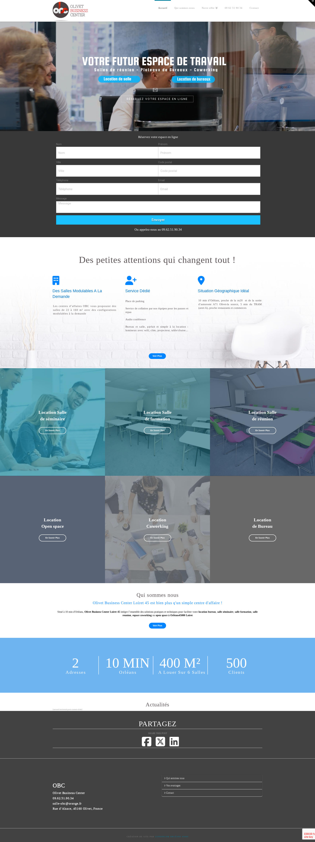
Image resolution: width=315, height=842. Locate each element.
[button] (311, 3)
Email (161, 180)
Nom (59, 144)
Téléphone (62, 180)
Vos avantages (173, 785)
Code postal (165, 162)
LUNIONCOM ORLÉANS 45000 (171, 837)
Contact (170, 792)
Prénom (163, 144)
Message (61, 198)
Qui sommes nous (175, 778)
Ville (58, 162)
